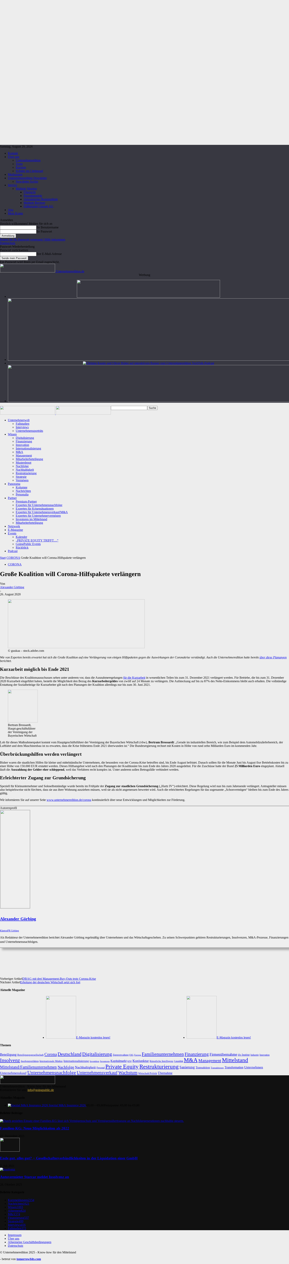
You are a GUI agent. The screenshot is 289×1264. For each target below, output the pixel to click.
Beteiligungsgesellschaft (30, 1054)
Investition (94, 1061)
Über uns (13, 156)
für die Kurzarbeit (134, 677)
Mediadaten (15, 174)
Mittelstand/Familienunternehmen (28, 1067)
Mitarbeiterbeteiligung (29, 459)
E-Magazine (15, 529)
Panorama (14, 483)
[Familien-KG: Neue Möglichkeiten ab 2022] (92, 1120)
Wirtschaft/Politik (147, 1073)
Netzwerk (14, 526)
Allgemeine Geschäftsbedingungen (29, 1242)
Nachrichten (23, 491)
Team (19, 163)
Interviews (22, 427)
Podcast (12, 551)
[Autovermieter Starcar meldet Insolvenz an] (7, 1169)
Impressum (14, 1235)
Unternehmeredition (28, 160)
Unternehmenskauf (13, 1073)
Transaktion (203, 1067)
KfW (129, 1061)
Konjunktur (141, 1061)
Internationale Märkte (51, 1061)
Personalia (22, 494)
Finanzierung (24, 441)
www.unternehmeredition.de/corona (69, 800)
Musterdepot (23, 462)
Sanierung (187, 1067)
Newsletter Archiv (27, 181)
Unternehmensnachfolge (51, 1072)
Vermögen (22, 480)
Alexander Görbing (12, 587)
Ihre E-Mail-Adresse (49, 254)
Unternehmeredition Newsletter (27, 178)
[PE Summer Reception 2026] (148, 296)
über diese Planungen (273, 657)
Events (12, 533)
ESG (131, 1055)
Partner (12, 498)
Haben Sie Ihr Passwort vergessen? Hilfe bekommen (32, 239)
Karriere (21, 167)
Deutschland (69, 1054)
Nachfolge (22, 466)
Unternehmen (253, 1067)
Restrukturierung (26, 473)
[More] (160, 960)
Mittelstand (235, 1060)
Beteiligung (8, 1054)
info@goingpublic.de (41, 1090)
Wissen (12, 434)
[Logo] (28, 413)
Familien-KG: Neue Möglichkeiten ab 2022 (34, 1128)
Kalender (21, 537)
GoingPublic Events (28, 544)
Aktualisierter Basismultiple (41, 199)
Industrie (254, 1054)
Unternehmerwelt (18, 420)
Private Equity (122, 1066)
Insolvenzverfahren (30, 1061)
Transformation (234, 1067)
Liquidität (178, 1061)
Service (12, 185)
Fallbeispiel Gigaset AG (38, 206)
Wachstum (127, 1072)
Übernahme (165, 1073)
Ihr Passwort (44, 231)
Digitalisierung (25, 437)
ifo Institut (244, 1054)
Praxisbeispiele (33, 195)
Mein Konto (15, 213)
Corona (50, 1054)
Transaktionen (217, 1067)
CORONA (13, 557)
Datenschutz (7, 243)
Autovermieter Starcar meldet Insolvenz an (34, 1177)
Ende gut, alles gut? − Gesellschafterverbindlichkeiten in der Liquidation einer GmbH (69, 1158)
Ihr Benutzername (47, 227)
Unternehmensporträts (29, 430)
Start (3, 557)
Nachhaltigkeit (25, 469)
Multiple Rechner (34, 202)
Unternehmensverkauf (97, 1072)
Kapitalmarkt (118, 1061)
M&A (19, 452)
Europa (137, 1055)
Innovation (22, 445)
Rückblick (22, 547)
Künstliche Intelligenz (161, 1061)
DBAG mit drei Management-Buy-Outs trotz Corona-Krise (59, 978)
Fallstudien (22, 423)
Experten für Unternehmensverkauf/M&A (42, 512)
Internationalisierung (28, 448)
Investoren (105, 1061)
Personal (101, 1067)
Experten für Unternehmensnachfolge (39, 505)
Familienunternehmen (163, 1054)
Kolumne (21, 487)
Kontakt (13, 153)
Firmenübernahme (223, 1054)
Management (24, 455)
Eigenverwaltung (121, 1054)
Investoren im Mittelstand (31, 519)
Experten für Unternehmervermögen (38, 515)
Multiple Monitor (26, 188)
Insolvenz (10, 1060)
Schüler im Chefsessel (29, 171)
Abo (10, 209)
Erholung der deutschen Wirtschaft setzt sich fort (50, 982)
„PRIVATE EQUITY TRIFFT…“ (37, 540)
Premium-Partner (26, 501)
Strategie (21, 476)
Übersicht (30, 192)
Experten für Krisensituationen (35, 508)
